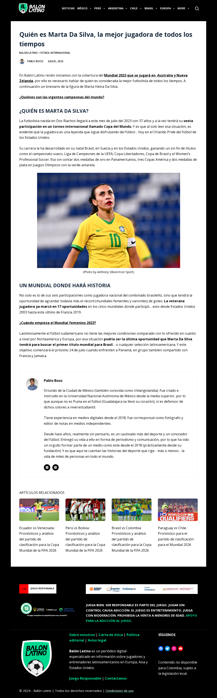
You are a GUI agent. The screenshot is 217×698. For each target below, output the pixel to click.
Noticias (68, 8)
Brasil (149, 8)
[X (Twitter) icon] (47, 467)
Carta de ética (111, 634)
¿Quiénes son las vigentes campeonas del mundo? (61, 97)
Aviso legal (97, 640)
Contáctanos (116, 678)
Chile (134, 8)
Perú (97, 8)
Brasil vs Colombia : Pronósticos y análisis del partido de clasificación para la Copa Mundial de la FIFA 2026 (131, 539)
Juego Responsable (85, 678)
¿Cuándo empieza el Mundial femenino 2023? (57, 322)
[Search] (197, 8)
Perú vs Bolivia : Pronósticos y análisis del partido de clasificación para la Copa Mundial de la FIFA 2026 (85, 539)
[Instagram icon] (55, 467)
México (82, 8)
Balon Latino (28, 53)
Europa (165, 8)
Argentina (115, 8)
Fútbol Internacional (55, 53)
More (181, 8)
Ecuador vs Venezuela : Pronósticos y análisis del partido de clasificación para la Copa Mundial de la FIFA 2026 (39, 539)
